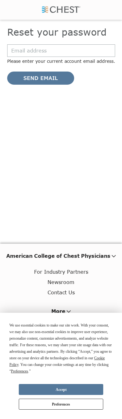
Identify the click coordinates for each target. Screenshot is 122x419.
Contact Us (61, 292)
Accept (61, 389)
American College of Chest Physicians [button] (58, 256)
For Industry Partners (61, 272)
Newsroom (61, 282)
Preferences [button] (19, 371)
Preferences (61, 404)
